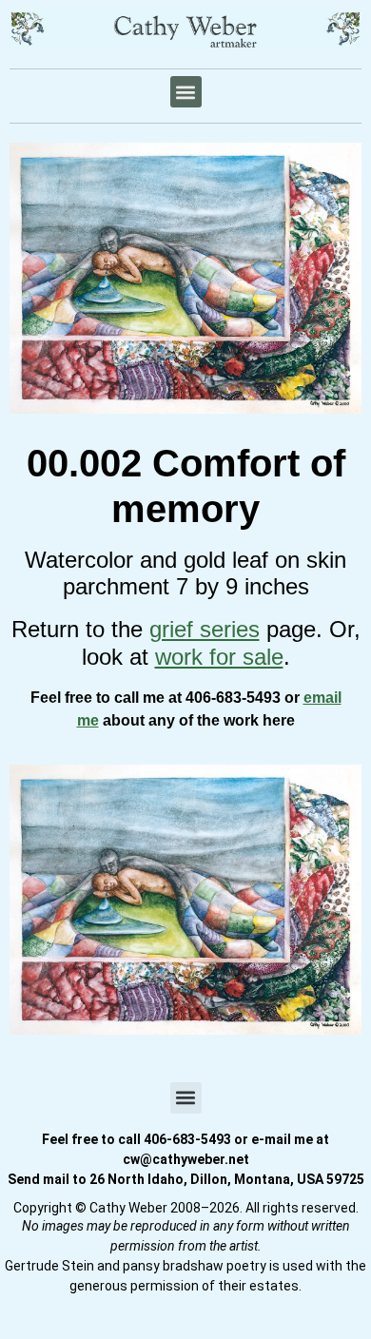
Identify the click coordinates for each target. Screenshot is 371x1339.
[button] (186, 91)
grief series (204, 629)
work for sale (219, 657)
